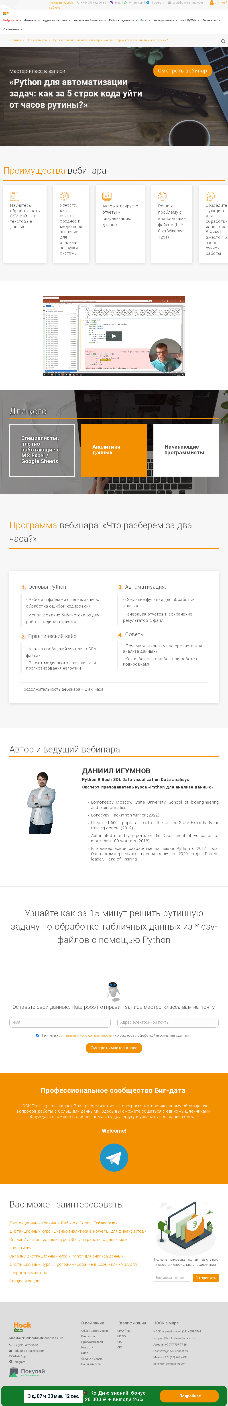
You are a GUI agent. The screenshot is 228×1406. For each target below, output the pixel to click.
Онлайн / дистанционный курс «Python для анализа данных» (67, 1256)
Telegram (157, 2)
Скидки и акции (24, 1281)
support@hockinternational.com (174, 1338)
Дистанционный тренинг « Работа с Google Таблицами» (63, 1223)
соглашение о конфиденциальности (85, 1035)
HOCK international (165, 1331)
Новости (87, 1347)
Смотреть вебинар (182, 71)
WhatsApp (135, 2)
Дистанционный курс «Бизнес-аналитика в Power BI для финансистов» (77, 1231)
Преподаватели (92, 1342)
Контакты (88, 1336)
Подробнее (190, 1396)
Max (117, 2)
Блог (84, 1353)
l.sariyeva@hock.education (170, 1351)
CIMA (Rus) (124, 1330)
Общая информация (94, 1330)
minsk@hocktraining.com (169, 1363)
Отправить (205, 1278)
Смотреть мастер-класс (114, 1047)
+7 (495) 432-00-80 (93, 2)
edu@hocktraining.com (188, 2)
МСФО (121, 1336)
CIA (119, 1342)
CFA (119, 1347)
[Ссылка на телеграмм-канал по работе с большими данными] (114, 1157)
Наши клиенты (91, 1364)
